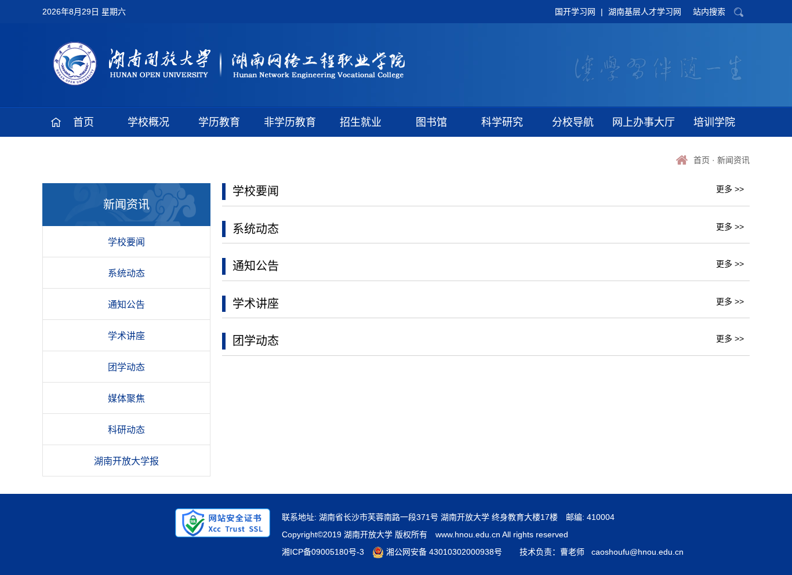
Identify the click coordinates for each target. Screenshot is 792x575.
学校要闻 (126, 242)
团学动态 (126, 367)
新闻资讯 (733, 160)
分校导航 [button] (573, 122)
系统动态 (126, 273)
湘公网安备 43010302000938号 (443, 551)
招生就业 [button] (361, 122)
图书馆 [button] (431, 122)
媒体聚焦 (126, 398)
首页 (701, 160)
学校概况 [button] (148, 122)
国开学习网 (575, 11)
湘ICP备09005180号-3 (323, 551)
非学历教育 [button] (290, 122)
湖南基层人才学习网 (644, 11)
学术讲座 (126, 336)
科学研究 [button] (502, 122)
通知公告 (126, 305)
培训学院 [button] (714, 122)
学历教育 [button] (219, 122)
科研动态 (126, 430)
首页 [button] (83, 122)
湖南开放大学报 (126, 461)
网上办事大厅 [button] (643, 122)
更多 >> (730, 189)
